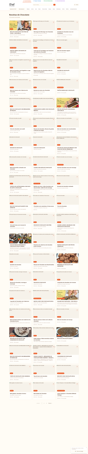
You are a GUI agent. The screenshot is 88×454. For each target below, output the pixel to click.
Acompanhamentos (73, 9)
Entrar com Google (80, 451)
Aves (36, 9)
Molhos (67, 9)
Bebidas (28, 9)
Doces (54, 9)
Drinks (63, 9)
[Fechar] (86, 447)
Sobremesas (58, 9)
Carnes (32, 9)
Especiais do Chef (13, 9)
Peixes (39, 9)
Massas (50, 9)
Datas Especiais (21, 9)
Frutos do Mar (44, 9)
